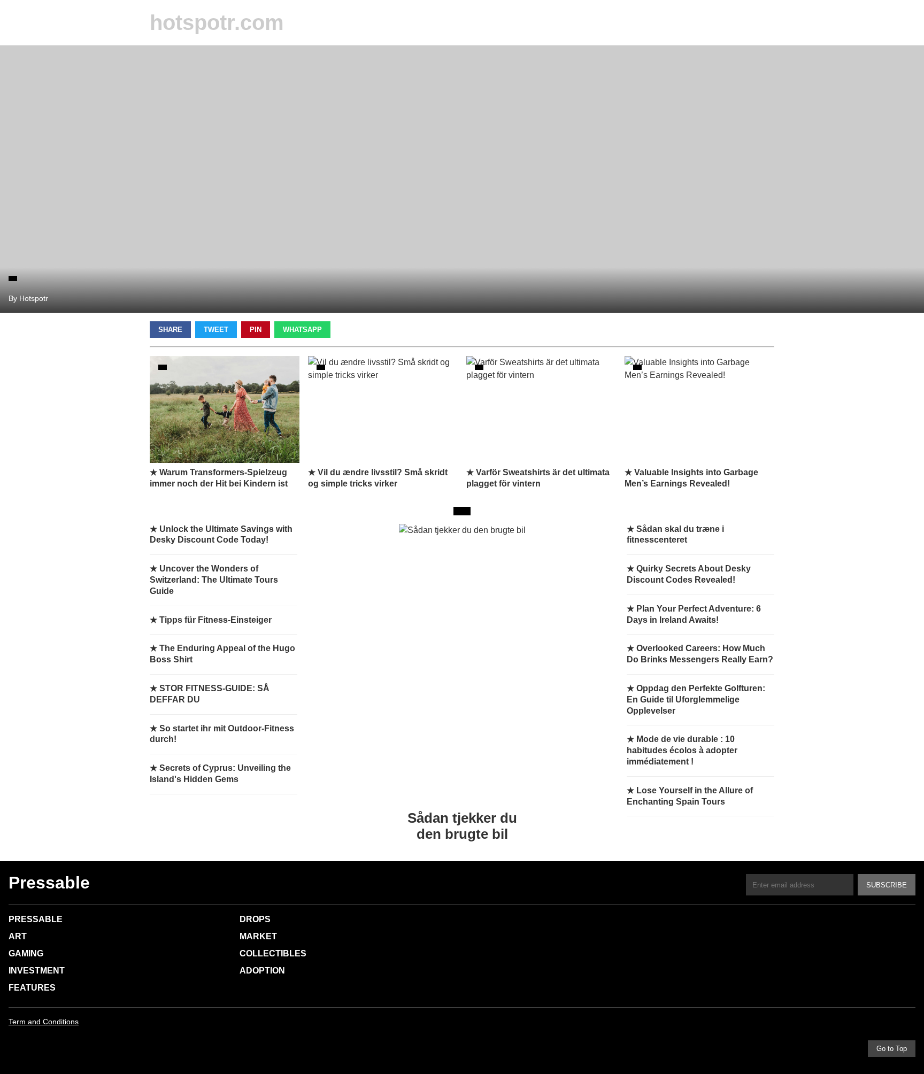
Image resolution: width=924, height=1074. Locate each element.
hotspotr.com (217, 22)
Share (170, 330)
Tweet (216, 330)
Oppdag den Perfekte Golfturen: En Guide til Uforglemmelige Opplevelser (696, 699)
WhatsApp (302, 330)
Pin (255, 330)
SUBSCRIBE (886, 885)
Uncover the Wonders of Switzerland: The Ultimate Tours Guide (214, 580)
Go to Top (891, 1049)
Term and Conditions (44, 1021)
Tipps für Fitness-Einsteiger (215, 619)
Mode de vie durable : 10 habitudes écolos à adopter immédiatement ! (682, 750)
